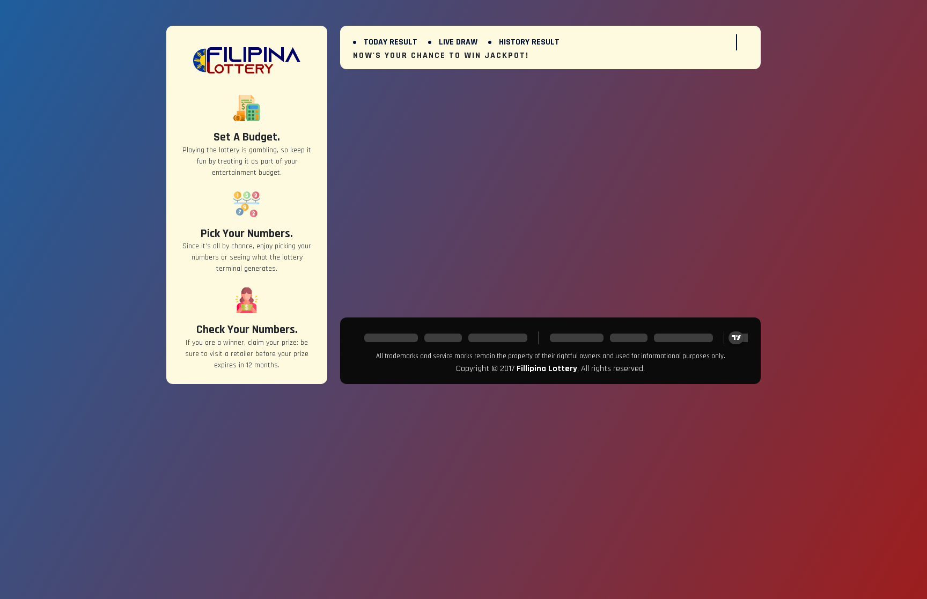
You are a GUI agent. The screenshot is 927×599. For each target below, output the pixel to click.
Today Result (390, 42)
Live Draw (458, 42)
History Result (529, 42)
